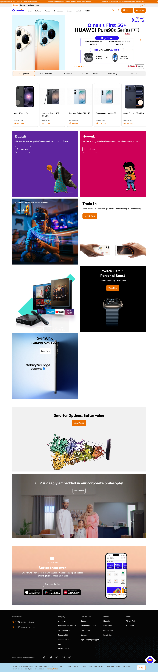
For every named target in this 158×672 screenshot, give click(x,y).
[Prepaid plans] (113, 164)
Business (22, 5)
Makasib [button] (79, 11)
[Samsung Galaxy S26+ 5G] (79, 105)
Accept (141, 668)
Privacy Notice (52, 669)
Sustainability (63, 635)
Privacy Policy (131, 621)
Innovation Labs (64, 640)
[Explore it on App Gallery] (72, 592)
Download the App (52, 584)
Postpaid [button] (38, 11)
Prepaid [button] (47, 11)
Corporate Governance (67, 626)
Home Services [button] (58, 11)
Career (60, 644)
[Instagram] (50, 657)
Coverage (84, 635)
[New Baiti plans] (45, 232)
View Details (22, 210)
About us (61, 621)
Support (84, 621)
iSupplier (106, 621)
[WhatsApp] (69, 657)
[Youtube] (63, 657)
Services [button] (69, 11)
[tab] (24, 73)
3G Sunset (130, 626)
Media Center (63, 649)
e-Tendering (108, 630)
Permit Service (108, 635)
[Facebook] (44, 657)
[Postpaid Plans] (45, 164)
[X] (56, 657)
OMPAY (87, 11)
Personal (15, 5)
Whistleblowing (64, 630)
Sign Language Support (90, 640)
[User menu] (118, 10)
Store (30, 11)
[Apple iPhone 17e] (25, 105)
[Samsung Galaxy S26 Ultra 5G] (52, 105)
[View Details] (113, 232)
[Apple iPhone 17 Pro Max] (134, 105)
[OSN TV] (45, 299)
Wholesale (31, 5)
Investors (38, 5)
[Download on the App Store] (33, 592)
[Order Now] (113, 299)
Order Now (112, 288)
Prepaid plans (89, 149)
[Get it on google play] (52, 592)
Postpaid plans (23, 149)
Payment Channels (88, 626)
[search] (112, 10)
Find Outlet (85, 630)
